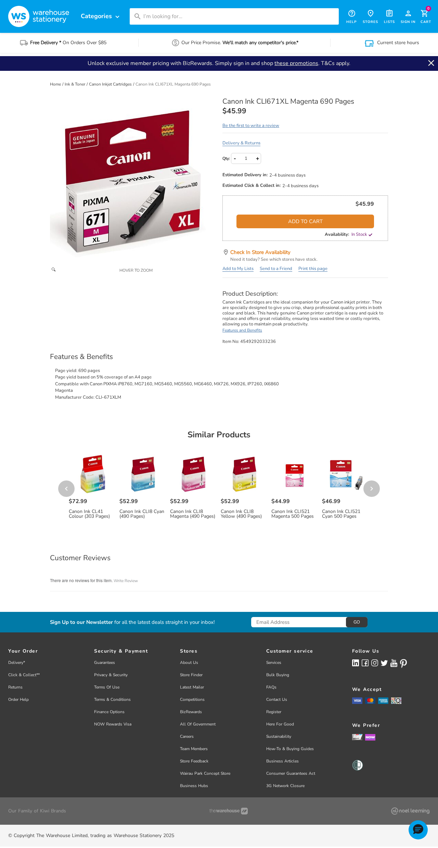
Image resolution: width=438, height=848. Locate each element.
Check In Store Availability (260, 252)
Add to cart (305, 221)
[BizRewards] (357, 736)
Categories (101, 16)
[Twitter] (384, 662)
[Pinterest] (403, 663)
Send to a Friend (276, 269)
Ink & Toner (75, 84)
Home (56, 84)
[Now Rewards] (370, 737)
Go (356, 622)
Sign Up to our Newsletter (81, 622)
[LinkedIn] (355, 662)
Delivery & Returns (241, 143)
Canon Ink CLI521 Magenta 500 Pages (292, 514)
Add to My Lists (238, 269)
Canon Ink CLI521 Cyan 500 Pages (341, 514)
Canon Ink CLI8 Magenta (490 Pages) (192, 514)
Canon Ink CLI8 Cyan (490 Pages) (141, 514)
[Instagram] (374, 662)
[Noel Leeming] (410, 811)
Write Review (126, 580)
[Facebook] (365, 662)
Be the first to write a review (250, 126)
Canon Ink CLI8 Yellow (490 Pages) (241, 514)
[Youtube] (393, 663)
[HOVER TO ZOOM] (133, 180)
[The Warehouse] (228, 811)
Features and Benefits (242, 330)
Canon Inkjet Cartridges (111, 84)
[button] (418, 829)
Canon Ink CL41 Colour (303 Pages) (89, 514)
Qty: (226, 158)
